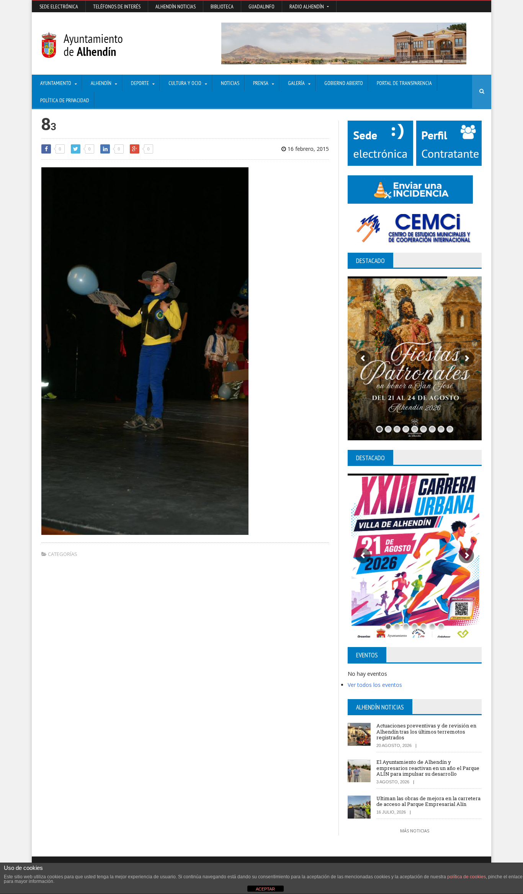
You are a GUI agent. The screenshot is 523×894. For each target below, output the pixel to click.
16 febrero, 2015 (307, 148)
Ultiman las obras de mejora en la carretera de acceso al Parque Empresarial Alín (428, 801)
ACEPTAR (265, 889)
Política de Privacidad (64, 100)
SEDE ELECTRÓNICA (58, 6)
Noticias (230, 83)
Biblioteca (222, 6)
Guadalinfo (261, 6)
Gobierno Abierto (343, 83)
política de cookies (466, 876)
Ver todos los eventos (375, 684)
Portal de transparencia (404, 83)
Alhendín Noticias (175, 6)
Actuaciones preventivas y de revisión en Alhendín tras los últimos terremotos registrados (426, 731)
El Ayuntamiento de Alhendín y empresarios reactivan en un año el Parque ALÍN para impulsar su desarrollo (427, 767)
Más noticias (414, 831)
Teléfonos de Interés (117, 6)
